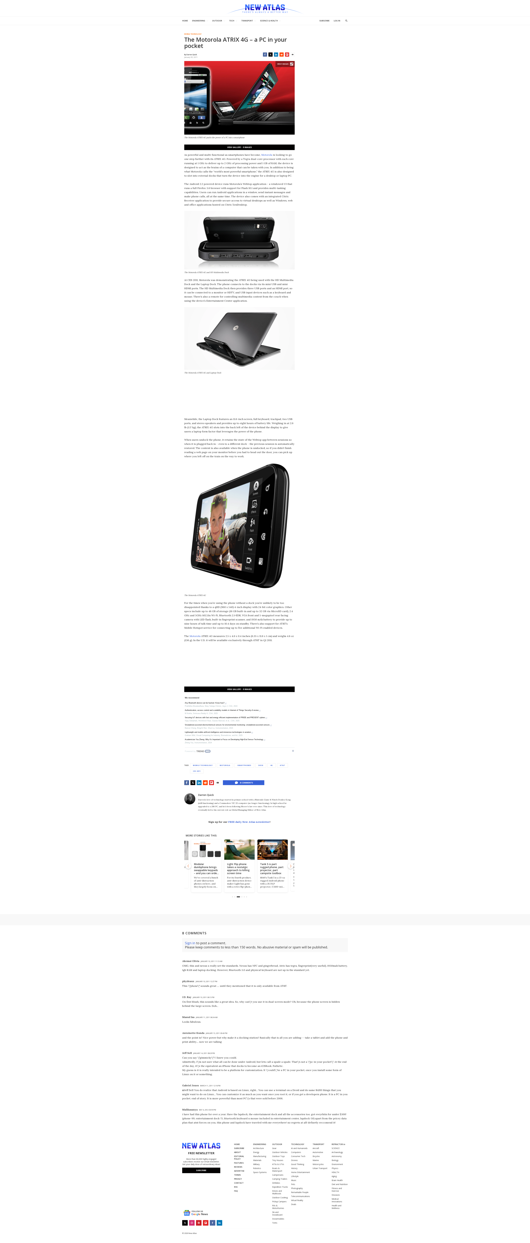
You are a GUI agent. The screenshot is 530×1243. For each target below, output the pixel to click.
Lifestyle (295, 1176)
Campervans (277, 1175)
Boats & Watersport (277, 1169)
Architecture (258, 1148)
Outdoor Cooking (280, 1197)
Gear (274, 1148)
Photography (297, 1188)
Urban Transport (320, 1168)
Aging (334, 1176)
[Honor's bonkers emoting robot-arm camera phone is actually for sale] (239, 849)
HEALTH (335, 1172)
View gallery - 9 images (239, 147)
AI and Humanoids (299, 1148)
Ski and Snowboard (277, 1213)
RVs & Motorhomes (278, 1206)
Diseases (336, 1195)
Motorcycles (318, 1164)
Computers (296, 1152)
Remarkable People (299, 1192)
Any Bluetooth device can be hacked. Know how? (204, 703)
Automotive (318, 1152)
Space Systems (260, 1172)
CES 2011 (197, 771)
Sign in (190, 943)
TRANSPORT (247, 20)
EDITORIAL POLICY (239, 1157)
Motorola (266, 154)
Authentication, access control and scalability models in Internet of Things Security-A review (222, 710)
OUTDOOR (217, 20)
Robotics (257, 1168)
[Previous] (188, 866)
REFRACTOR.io (338, 1144)
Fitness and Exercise (337, 1189)
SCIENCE (336, 1148)
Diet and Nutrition (340, 1184)
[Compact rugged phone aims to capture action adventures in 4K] (206, 849)
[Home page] (265, 8)
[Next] (290, 866)
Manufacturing (259, 1156)
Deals (293, 1204)
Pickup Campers (279, 1201)
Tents (274, 1222)
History (294, 1168)
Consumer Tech (298, 1156)
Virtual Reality (297, 1200)
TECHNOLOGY (297, 1144)
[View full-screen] (291, 64)
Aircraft (316, 1148)
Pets (293, 1184)
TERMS (237, 1175)
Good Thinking (297, 1164)
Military (256, 1164)
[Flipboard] (287, 54)
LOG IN (337, 20)
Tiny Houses (277, 1160)
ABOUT (237, 1152)
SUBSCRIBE (324, 20)
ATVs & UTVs (278, 1164)
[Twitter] (270, 54)
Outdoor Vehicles (279, 1152)
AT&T (282, 765)
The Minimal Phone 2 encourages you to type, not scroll (272, 867)
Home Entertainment (300, 1172)
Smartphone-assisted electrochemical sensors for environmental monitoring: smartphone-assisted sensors (227, 725)
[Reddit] (281, 54)
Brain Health (337, 1180)
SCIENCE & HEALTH (269, 20)
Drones (294, 1160)
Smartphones (244, 765)
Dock (260, 765)
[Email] (293, 54)
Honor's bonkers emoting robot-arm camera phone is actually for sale (238, 868)
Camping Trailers (279, 1179)
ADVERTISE (239, 1171)
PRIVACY (238, 1179)
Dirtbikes (276, 1183)
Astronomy (337, 1156)
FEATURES (239, 1163)
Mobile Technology (193, 34)
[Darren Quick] (189, 798)
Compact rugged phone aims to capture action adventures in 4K (204, 868)
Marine (316, 1160)
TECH (231, 20)
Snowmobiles (278, 1218)
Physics (335, 1168)
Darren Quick (206, 795)
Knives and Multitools (277, 1192)
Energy (256, 1152)
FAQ (236, 1191)
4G (271, 765)
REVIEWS (238, 1167)
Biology (335, 1160)
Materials (257, 1160)
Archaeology (337, 1152)
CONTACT (239, 1183)
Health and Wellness (336, 1206)
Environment (337, 1164)
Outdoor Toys (278, 1156)
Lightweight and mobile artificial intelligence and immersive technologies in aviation (218, 732)
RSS (236, 1187)
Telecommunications (300, 1196)
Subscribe (201, 1170)
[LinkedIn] (276, 54)
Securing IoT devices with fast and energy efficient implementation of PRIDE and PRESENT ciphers (225, 717)
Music (293, 1180)
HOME (185, 20)
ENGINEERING (198, 20)
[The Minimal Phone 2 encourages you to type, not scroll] (272, 849)
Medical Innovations (337, 1200)
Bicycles (316, 1156)
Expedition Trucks (280, 1187)
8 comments (246, 782)
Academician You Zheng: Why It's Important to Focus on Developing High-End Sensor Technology (224, 739)
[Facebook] (265, 54)
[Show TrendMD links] (293, 751)
